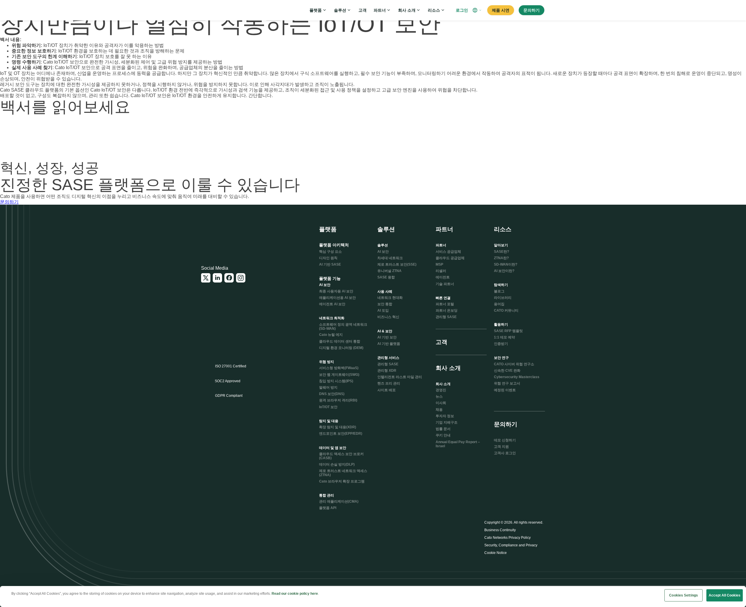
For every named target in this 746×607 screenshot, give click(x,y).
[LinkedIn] (217, 278)
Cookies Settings (683, 595)
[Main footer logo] (229, 234)
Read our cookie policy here (295, 594)
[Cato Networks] (220, 10)
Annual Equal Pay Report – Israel (458, 444)
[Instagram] (240, 278)
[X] (205, 278)
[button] (478, 10)
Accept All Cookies (724, 595)
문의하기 (9, 201)
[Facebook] (229, 278)
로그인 (462, 10)
